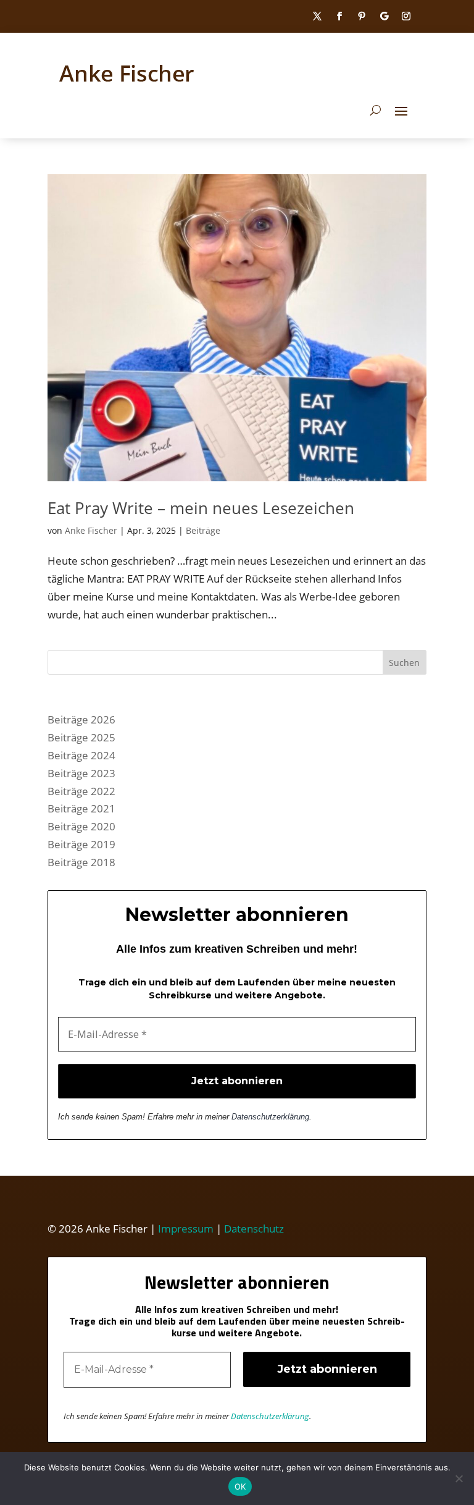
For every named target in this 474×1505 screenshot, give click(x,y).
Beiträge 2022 (81, 791)
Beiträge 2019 (81, 844)
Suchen (404, 662)
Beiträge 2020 (81, 826)
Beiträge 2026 (81, 719)
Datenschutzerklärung (270, 1116)
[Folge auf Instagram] (406, 16)
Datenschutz (254, 1228)
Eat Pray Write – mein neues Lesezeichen (201, 508)
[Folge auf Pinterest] (361, 16)
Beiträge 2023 (81, 773)
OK (240, 1486)
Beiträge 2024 (81, 755)
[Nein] (458, 1478)
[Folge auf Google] (384, 16)
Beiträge (203, 530)
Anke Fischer (91, 530)
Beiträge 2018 (81, 862)
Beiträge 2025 (81, 737)
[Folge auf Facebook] (339, 16)
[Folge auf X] (317, 16)
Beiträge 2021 (81, 808)
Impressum (186, 1228)
